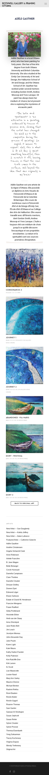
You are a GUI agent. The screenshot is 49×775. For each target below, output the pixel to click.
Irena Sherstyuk (12, 622)
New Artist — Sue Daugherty (17, 529)
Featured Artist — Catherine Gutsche (21, 540)
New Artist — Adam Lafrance (17, 536)
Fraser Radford (12, 607)
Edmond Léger (12, 592)
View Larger (25, 266)
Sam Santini (11, 708)
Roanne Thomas (13, 704)
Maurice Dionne (12, 682)
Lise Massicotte (12, 671)
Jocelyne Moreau (13, 633)
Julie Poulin (11, 641)
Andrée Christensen (14, 547)
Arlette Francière (13, 559)
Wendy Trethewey (13, 746)
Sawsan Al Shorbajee (15, 712)
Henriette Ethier (12, 615)
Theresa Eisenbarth (14, 731)
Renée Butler (11, 697)
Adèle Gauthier (12, 544)
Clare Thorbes (12, 577)
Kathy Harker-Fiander (15, 652)
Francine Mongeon (14, 603)
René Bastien (11, 693)
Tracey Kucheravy (13, 738)
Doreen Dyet (11, 588)
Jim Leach (10, 630)
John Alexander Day (14, 637)
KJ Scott (9, 667)
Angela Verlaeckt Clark (15, 551)
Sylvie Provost (12, 727)
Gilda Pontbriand (13, 611)
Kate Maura (11, 648)
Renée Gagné (12, 701)
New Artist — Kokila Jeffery (17, 532)
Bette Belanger (12, 566)
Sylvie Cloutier (12, 723)
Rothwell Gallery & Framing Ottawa (18, 4)
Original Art (10, 749)
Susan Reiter (11, 719)
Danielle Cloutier (13, 581)
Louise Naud (11, 674)
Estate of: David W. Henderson (18, 600)
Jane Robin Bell (12, 626)
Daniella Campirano (14, 573)
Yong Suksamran (13, 734)
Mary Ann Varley (12, 678)
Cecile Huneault (12, 570)
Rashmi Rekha (12, 689)
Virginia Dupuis (12, 742)
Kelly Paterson (12, 656)
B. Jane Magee (12, 562)
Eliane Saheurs (12, 596)
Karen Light (11, 645)
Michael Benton (12, 686)
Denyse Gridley (12, 585)
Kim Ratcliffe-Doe (13, 660)
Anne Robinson (12, 555)
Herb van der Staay (14, 618)
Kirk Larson (10, 663)
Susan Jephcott (12, 716)
